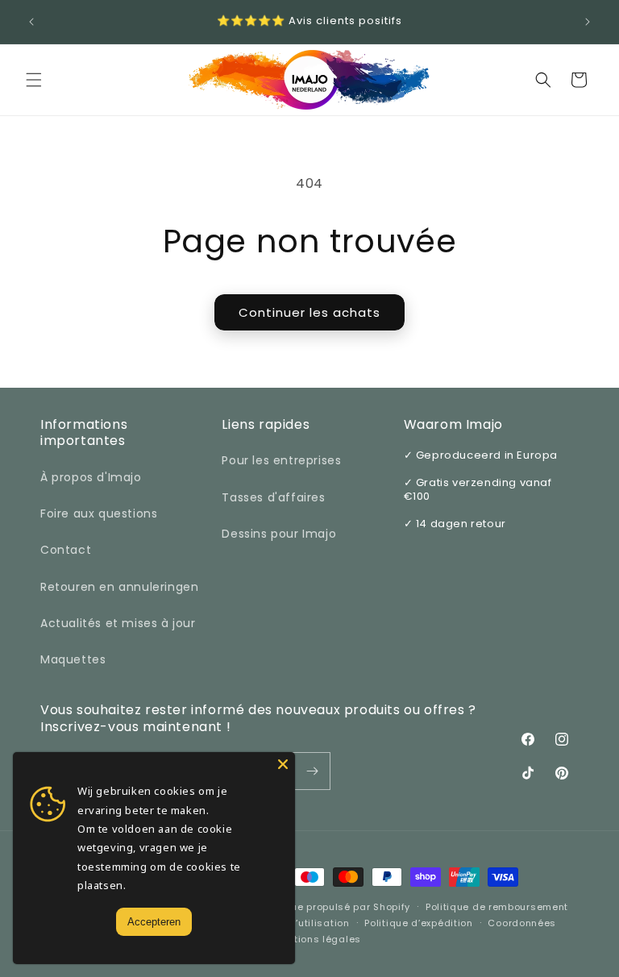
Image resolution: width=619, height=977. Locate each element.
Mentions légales (317, 939)
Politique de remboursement (497, 906)
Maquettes (73, 659)
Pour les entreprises (281, 460)
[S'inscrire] (312, 771)
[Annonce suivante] (587, 21)
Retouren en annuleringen (119, 587)
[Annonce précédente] (31, 21)
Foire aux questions (98, 513)
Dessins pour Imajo (279, 534)
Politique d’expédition (418, 923)
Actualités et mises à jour (118, 623)
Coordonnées (522, 923)
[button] (34, 80)
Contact (65, 550)
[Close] (283, 764)
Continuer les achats (309, 312)
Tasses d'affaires (273, 497)
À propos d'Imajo (91, 477)
